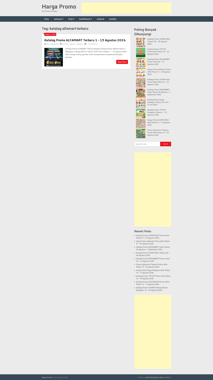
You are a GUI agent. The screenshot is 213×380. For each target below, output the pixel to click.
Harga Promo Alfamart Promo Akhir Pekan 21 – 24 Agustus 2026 (159, 71)
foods (70, 19)
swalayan (58, 19)
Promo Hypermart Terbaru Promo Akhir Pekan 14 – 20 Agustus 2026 (158, 132)
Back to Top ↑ (165, 377)
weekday (112, 19)
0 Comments (92, 44)
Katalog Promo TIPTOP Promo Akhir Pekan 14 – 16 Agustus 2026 (158, 51)
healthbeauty (84, 19)
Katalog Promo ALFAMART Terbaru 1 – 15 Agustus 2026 (85, 40)
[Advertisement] (126, 8)
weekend (100, 19)
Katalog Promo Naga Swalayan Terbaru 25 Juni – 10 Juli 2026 (158, 102)
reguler (72, 44)
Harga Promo (59, 6)
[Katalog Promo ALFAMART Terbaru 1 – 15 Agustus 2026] (53, 56)
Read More (122, 61)
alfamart (65, 44)
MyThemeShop (152, 377)
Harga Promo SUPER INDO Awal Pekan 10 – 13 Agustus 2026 (158, 122)
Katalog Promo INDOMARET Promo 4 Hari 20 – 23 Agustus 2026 (158, 61)
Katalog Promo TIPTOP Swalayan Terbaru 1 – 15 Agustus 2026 (157, 112)
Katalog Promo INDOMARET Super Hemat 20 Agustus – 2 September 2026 (158, 92)
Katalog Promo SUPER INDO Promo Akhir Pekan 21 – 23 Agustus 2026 (158, 81)
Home (46, 19)
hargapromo (54, 44)
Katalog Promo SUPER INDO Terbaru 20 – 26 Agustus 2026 (158, 41)
